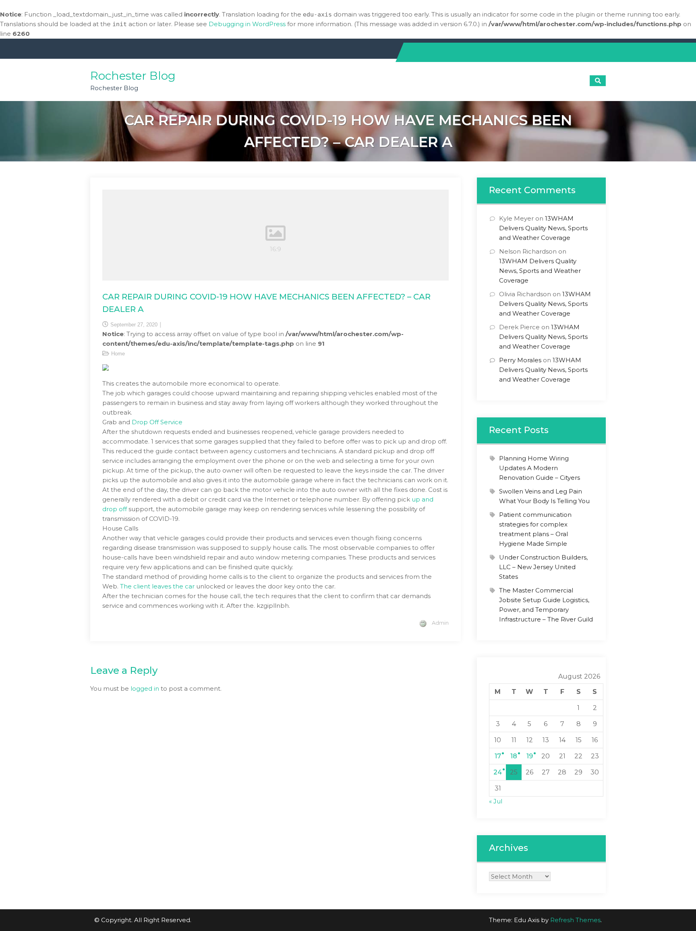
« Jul (495, 801)
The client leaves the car (157, 586)
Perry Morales (520, 360)
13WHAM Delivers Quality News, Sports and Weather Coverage (543, 228)
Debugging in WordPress (247, 24)
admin (440, 622)
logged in (144, 688)
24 (497, 772)
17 (498, 756)
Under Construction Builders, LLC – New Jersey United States (543, 566)
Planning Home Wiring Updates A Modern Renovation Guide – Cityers (539, 467)
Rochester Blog (133, 76)
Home (118, 354)
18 (513, 756)
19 (529, 756)
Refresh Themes (575, 920)
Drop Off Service (157, 422)
